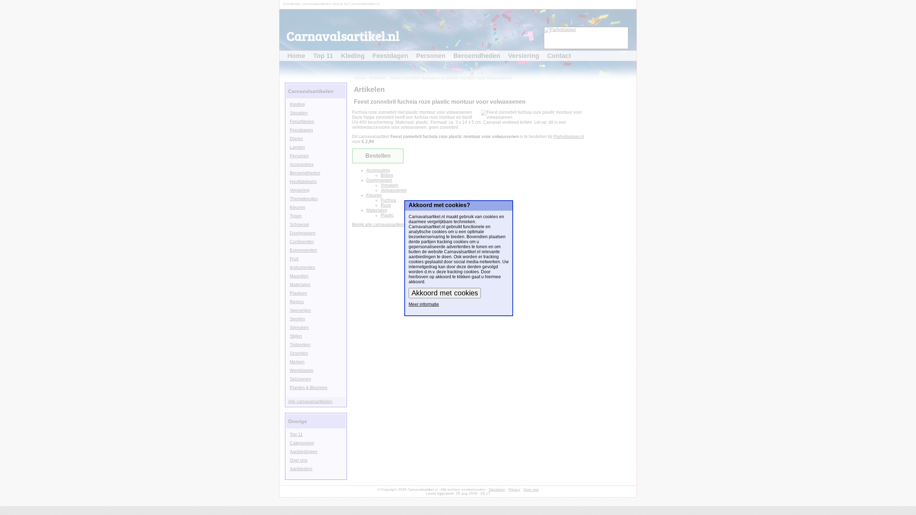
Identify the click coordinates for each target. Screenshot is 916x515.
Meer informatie (424, 304)
